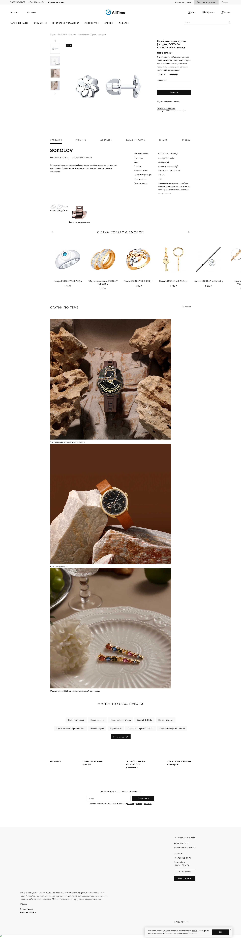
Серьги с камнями (165, 720)
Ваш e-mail (161, 80)
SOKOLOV (62, 35)
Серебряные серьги (76, 720)
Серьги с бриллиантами (121, 720)
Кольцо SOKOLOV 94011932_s (68, 281)
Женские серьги (97, 728)
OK (220, 932)
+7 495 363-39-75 (36, 2)
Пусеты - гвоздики (98, 35)
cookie (194, 930)
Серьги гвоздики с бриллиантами (70, 728)
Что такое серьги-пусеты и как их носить (67, 442)
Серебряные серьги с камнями (172, 728)
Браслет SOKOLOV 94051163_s (208, 281)
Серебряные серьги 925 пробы (140, 728)
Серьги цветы (115, 728)
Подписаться (143, 798)
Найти (229, 22)
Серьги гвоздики (97, 720)
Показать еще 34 (120, 736)
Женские (72, 35)
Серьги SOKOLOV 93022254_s (173, 281)
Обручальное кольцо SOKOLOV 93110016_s (103, 282)
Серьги (53, 35)
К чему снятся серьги (59, 566)
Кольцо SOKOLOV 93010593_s (138, 281)
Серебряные (83, 35)
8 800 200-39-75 (17, 2)
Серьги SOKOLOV (144, 720)
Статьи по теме (64, 307)
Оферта (23, 904)
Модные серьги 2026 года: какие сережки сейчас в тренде (75, 691)
